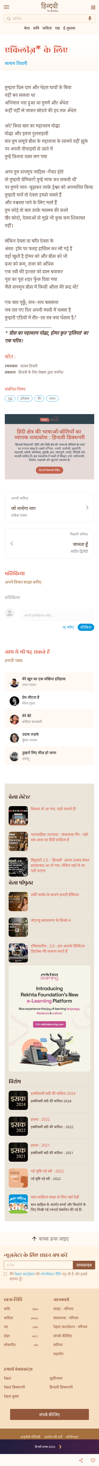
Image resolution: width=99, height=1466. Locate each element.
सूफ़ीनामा (56, 1378)
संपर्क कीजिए (62, 1336)
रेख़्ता (7, 1378)
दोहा (21, 1336)
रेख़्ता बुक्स (11, 1396)
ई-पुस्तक (69, 28)
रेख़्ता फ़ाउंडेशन (25, 1274)
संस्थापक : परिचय (65, 1318)
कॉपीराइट (72, 1437)
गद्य (57, 28)
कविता (47, 28)
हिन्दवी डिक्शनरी (61, 1387)
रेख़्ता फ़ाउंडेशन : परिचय (70, 1327)
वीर (39, 399)
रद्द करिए (68, 627)
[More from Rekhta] (93, 7)
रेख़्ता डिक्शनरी (14, 1387)
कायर (52, 399)
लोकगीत (21, 1345)
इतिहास (24, 399)
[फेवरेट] (93, 1460)
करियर (58, 1345)
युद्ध (10, 399)
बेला (27, 28)
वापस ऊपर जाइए (54, 1240)
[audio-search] (90, 18)
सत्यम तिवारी (16, 64)
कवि (36, 28)
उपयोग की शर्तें (53, 1437)
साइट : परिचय (63, 1309)
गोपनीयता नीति (51, 1274)
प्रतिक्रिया (86, 627)
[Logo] (49, 7)
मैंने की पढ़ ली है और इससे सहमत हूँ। (48, 1277)
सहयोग (58, 1354)
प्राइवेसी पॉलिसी (30, 1437)
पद (21, 1327)
